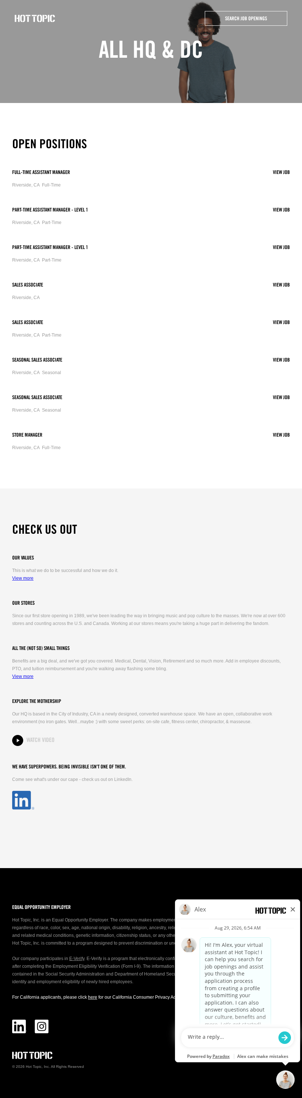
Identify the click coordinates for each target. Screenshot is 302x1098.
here (92, 997)
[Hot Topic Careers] (35, 18)
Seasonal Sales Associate (37, 360)
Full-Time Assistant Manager (41, 172)
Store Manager (27, 435)
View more (23, 578)
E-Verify (76, 958)
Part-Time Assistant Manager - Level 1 (50, 210)
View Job (281, 172)
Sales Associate (27, 285)
